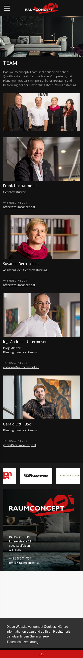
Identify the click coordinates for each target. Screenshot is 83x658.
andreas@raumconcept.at (21, 367)
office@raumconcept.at (19, 207)
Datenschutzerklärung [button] (22, 642)
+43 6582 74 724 (20, 558)
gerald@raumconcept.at (19, 445)
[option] (33, 476)
